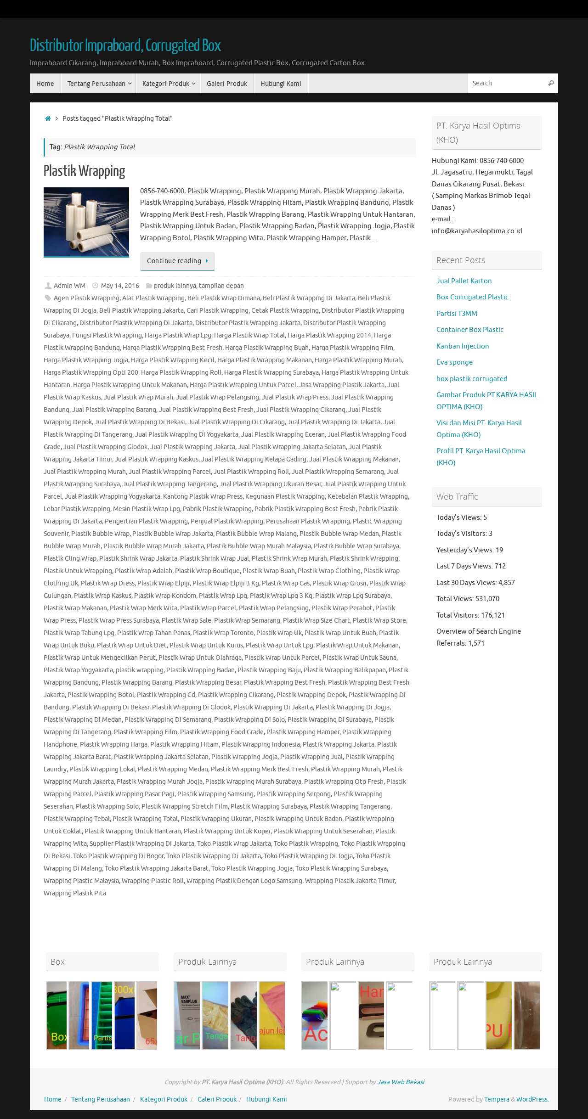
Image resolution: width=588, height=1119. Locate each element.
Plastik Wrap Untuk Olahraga (200, 658)
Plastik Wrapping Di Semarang (167, 720)
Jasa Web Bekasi (400, 1082)
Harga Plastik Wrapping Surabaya (271, 373)
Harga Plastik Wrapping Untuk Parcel (243, 385)
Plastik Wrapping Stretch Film (184, 806)
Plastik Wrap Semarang (247, 620)
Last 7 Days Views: (465, 566)
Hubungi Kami (266, 1099)
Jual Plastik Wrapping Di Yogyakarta (186, 435)
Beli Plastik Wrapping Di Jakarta (309, 298)
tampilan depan (221, 286)
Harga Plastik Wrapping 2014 (329, 335)
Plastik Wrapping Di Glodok (191, 707)
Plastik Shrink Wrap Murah (289, 558)
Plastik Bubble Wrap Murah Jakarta (153, 546)
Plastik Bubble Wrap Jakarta (172, 534)
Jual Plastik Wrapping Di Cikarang (236, 422)
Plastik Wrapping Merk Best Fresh (259, 769)
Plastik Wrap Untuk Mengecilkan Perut (100, 658)
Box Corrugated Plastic (472, 297)
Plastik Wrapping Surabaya (269, 806)
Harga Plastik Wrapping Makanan (264, 360)
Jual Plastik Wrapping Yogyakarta (112, 496)
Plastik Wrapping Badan (200, 670)
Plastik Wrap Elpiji (163, 583)
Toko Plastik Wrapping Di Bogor (118, 856)
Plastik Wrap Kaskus (102, 596)
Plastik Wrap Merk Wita (143, 608)
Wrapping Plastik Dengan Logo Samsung (244, 881)
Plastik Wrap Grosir (339, 583)
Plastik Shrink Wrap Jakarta (138, 558)
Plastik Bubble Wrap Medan (339, 534)
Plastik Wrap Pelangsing (274, 608)
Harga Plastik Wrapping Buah (267, 348)
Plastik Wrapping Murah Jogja (160, 782)
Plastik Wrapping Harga (113, 744)
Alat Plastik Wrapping (153, 298)
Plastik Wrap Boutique (207, 571)
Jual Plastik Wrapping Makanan (354, 459)
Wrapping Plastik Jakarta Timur (350, 881)
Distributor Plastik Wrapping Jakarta (247, 323)
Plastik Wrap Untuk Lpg (279, 645)
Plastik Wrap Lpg (223, 596)
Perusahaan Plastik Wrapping (308, 521)
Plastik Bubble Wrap (100, 534)
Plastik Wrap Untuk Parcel (282, 658)
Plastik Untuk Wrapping (78, 571)
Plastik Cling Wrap (70, 558)
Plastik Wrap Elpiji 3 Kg (225, 583)
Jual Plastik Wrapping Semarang (338, 472)
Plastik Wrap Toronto (223, 633)
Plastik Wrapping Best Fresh (284, 682)
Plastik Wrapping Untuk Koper (227, 831)
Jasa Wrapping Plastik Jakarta (341, 385)
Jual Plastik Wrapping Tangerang (170, 484)
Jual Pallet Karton (464, 281)
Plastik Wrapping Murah (345, 769)
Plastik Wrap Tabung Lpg (79, 633)
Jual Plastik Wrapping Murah (85, 472)
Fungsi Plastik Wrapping (107, 335)
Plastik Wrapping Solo (107, 806)
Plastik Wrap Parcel (208, 608)
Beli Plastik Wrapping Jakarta (141, 311)
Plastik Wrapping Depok (311, 695)
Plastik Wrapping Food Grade (222, 732)
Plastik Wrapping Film (145, 732)
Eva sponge (454, 362)
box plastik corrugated (472, 379)
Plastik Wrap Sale (186, 620)
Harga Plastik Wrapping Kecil (173, 360)
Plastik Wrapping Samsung (215, 794)
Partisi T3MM (456, 313)
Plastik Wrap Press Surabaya (119, 620)
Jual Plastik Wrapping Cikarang (300, 410)
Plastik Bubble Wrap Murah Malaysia (259, 546)
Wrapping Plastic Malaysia (81, 881)
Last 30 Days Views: (467, 583)
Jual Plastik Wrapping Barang (114, 410)
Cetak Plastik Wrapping (285, 311)
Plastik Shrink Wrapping (364, 558)
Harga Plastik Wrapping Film (352, 348)
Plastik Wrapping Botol (101, 695)
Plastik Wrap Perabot (342, 608)
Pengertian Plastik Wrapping (146, 521)
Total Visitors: (458, 615)
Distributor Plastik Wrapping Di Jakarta (135, 323)
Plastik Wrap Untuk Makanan (357, 645)
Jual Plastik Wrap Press (295, 397)
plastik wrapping (140, 670)
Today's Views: (459, 517)
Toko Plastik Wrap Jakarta (234, 844)
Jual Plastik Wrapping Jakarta (192, 447)
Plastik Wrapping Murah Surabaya (253, 782)
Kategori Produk (163, 1099)
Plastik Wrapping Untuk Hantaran (133, 831)
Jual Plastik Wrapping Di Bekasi (140, 422)
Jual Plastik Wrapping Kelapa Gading (253, 459)
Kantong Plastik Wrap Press (203, 496)
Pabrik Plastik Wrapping (217, 509)
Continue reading (174, 261)
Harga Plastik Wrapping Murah (358, 360)
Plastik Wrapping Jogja (244, 757)
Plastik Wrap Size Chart (316, 620)
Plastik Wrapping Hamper (302, 732)
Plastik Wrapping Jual (311, 757)
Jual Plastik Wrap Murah (138, 397)
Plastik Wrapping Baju (269, 670)
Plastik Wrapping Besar (208, 682)
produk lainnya (175, 286)
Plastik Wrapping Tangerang (350, 806)
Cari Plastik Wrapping (218, 311)
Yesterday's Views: (466, 550)
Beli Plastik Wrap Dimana (223, 298)
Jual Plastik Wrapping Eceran (283, 435)
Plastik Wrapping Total (145, 819)
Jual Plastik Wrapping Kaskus (156, 459)
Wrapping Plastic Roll (153, 881)
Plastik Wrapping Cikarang (236, 695)
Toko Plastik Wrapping (306, 844)
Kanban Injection (462, 346)
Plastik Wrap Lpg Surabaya (352, 596)
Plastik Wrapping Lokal (102, 769)
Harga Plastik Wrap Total (249, 335)
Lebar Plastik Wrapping (77, 509)
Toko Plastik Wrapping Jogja (252, 868)
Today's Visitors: (462, 533)
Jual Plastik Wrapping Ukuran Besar (270, 484)
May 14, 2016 (120, 286)
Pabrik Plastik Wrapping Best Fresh (305, 509)
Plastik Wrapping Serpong (293, 794)
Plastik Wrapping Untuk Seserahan (323, 831)
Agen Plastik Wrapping (86, 298)
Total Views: (455, 599)
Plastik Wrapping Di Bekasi (110, 707)
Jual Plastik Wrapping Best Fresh (206, 410)
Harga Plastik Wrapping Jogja (86, 360)
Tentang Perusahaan (100, 1099)
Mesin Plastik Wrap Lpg (146, 509)
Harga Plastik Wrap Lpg (178, 335)
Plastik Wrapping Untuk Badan (298, 819)
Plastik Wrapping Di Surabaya (330, 720)
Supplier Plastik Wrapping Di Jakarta (142, 844)
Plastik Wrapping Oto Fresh (344, 782)
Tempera (496, 1099)
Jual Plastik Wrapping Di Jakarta (334, 422)
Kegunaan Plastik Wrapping (285, 496)
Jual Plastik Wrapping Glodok (105, 447)
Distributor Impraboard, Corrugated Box (125, 46)
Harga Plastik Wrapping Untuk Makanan (130, 385)
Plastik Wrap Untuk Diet (132, 645)
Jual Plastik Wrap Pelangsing (217, 397)
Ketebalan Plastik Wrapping (368, 496)
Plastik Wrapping (84, 171)
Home (53, 1099)
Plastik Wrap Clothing (329, 571)
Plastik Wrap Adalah (143, 571)
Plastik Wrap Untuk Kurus (206, 645)
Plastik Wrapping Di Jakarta (273, 707)
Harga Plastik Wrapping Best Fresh (172, 348)
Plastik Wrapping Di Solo (249, 720)
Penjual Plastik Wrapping (227, 521)
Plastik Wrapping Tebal (77, 819)
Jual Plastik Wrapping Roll (251, 472)
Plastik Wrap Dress (108, 583)
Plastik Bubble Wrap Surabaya (356, 546)
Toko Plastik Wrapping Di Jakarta (213, 856)
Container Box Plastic (469, 330)
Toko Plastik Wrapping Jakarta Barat (157, 868)
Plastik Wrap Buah (269, 571)
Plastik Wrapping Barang (137, 682)
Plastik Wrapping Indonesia (260, 744)
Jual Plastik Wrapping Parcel (170, 472)
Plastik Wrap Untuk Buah (340, 633)
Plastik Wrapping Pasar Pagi (134, 794)
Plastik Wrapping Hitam (184, 744)
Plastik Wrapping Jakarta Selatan (161, 757)
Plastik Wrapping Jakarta (338, 744)
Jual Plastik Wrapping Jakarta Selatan (292, 447)
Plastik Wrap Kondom (165, 596)
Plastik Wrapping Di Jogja (353, 707)
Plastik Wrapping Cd (166, 695)
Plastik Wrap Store (379, 620)
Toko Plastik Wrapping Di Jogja (308, 856)
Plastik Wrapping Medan (173, 769)
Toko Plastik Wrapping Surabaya (341, 868)
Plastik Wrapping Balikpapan (345, 670)
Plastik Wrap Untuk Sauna (359, 658)
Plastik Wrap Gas (286, 583)
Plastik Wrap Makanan (75, 608)
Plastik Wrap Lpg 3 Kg (281, 596)
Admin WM (69, 286)
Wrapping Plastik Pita (75, 893)
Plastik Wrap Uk (279, 633)
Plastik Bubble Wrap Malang (256, 534)
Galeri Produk (217, 1099)
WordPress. (532, 1099)
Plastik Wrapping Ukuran (216, 819)
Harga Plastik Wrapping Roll (181, 373)
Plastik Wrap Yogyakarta (78, 670)
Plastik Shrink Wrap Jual (214, 558)
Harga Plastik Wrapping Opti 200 (91, 373)
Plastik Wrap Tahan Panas (153, 633)
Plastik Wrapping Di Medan (83, 720)
